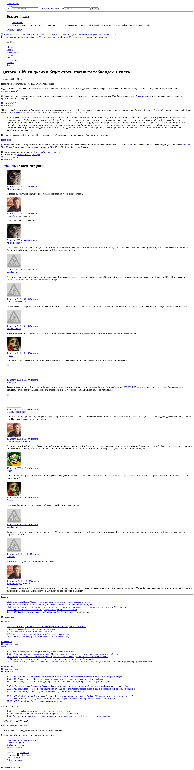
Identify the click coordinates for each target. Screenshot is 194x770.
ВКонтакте (17, 22)
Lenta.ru (75, 147)
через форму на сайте (140, 96)
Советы (10, 62)
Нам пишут (12, 60)
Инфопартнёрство (15, 745)
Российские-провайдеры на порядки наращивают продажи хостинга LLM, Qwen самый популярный (58, 716)
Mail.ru (129, 144)
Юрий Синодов (14, 216)
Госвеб (10, 50)
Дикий (10, 355)
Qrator (28, 755)
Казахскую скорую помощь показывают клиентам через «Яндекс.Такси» (69, 679)
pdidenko (11, 556)
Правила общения (15, 742)
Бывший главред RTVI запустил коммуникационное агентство (43, 651)
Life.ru (40, 110)
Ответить (32, 186)
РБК (52, 147)
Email (9, 9)
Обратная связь (14, 760)
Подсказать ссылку (10, 644)
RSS (9, 763)
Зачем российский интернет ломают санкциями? (30, 631)
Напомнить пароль (48, 9)
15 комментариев (9, 157)
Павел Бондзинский (16, 412)
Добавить (8, 166)
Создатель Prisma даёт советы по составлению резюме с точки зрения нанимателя (46, 626)
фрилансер (21, 686)
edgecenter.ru (23, 752)
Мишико (22, 676)
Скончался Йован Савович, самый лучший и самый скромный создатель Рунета (48, 602)
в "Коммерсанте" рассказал (23, 112)
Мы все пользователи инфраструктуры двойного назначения (42, 609)
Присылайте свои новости (47, 152)
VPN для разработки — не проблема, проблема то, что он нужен (38, 634)
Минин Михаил (14, 189)
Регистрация (13, 3)
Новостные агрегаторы (28, 154)
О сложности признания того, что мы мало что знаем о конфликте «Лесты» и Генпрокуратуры (76, 676)
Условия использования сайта (21, 740)
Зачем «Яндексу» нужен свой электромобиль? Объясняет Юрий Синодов (48, 612)
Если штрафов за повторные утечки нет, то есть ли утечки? (38, 711)
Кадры (10, 55)
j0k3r (9, 471)
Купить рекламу (14, 30)
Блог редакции (14, 757)
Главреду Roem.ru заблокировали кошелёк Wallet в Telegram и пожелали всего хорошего (88, 696)
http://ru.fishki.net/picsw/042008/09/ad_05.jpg (118, 387)
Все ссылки (6, 641)
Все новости (7, 666)
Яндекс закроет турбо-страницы (46, 701)
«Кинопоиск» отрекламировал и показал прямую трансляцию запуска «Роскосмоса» (53, 659)
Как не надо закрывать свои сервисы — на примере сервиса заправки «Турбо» (72, 681)
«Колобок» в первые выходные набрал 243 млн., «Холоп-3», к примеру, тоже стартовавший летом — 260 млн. (66, 654)
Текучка (11, 65)
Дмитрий (22, 699)
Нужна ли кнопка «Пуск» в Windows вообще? (60, 691)
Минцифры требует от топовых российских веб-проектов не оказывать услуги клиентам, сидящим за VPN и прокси (66, 607)
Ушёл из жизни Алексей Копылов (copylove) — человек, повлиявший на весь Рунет (50, 604)
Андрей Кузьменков (16, 301)
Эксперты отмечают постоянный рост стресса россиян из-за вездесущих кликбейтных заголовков (60, 656)
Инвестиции (13, 52)
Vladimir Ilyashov (26, 691)
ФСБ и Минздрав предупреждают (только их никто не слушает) (38, 636)
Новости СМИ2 (8, 103)
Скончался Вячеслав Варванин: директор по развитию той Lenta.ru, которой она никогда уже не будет (80, 686)
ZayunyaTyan (24, 679)
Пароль (51, 9)
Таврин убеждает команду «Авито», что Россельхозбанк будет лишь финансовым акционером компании (82, 689)
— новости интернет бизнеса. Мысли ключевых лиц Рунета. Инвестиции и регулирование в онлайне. (55, 37)
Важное (5, 597)
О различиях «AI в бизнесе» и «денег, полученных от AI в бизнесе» (42, 713)
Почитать (5, 621)
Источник (6, 140)
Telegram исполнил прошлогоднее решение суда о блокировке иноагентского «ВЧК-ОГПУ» (75, 699)
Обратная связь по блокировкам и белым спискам (31, 629)
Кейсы (10, 57)
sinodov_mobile (14, 272)
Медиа (10, 47)
